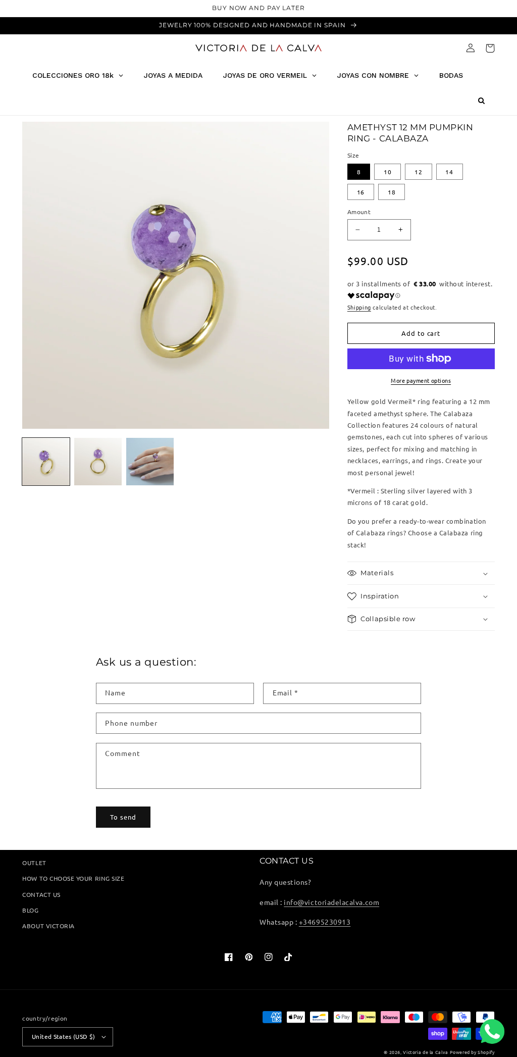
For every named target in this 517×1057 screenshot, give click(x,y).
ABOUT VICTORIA (48, 926)
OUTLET (34, 863)
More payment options (421, 380)
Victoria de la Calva (425, 1051)
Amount (359, 212)
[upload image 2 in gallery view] (98, 461)
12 (419, 172)
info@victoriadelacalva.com (331, 902)
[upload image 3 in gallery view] (150, 461)
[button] (490, 48)
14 (449, 172)
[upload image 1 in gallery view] (46, 461)
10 (388, 172)
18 (392, 192)
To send (123, 817)
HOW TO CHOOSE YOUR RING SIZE (73, 878)
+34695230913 (324, 921)
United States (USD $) (63, 1036)
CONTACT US (41, 894)
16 (361, 192)
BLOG (30, 910)
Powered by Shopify (472, 1051)
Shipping (359, 307)
